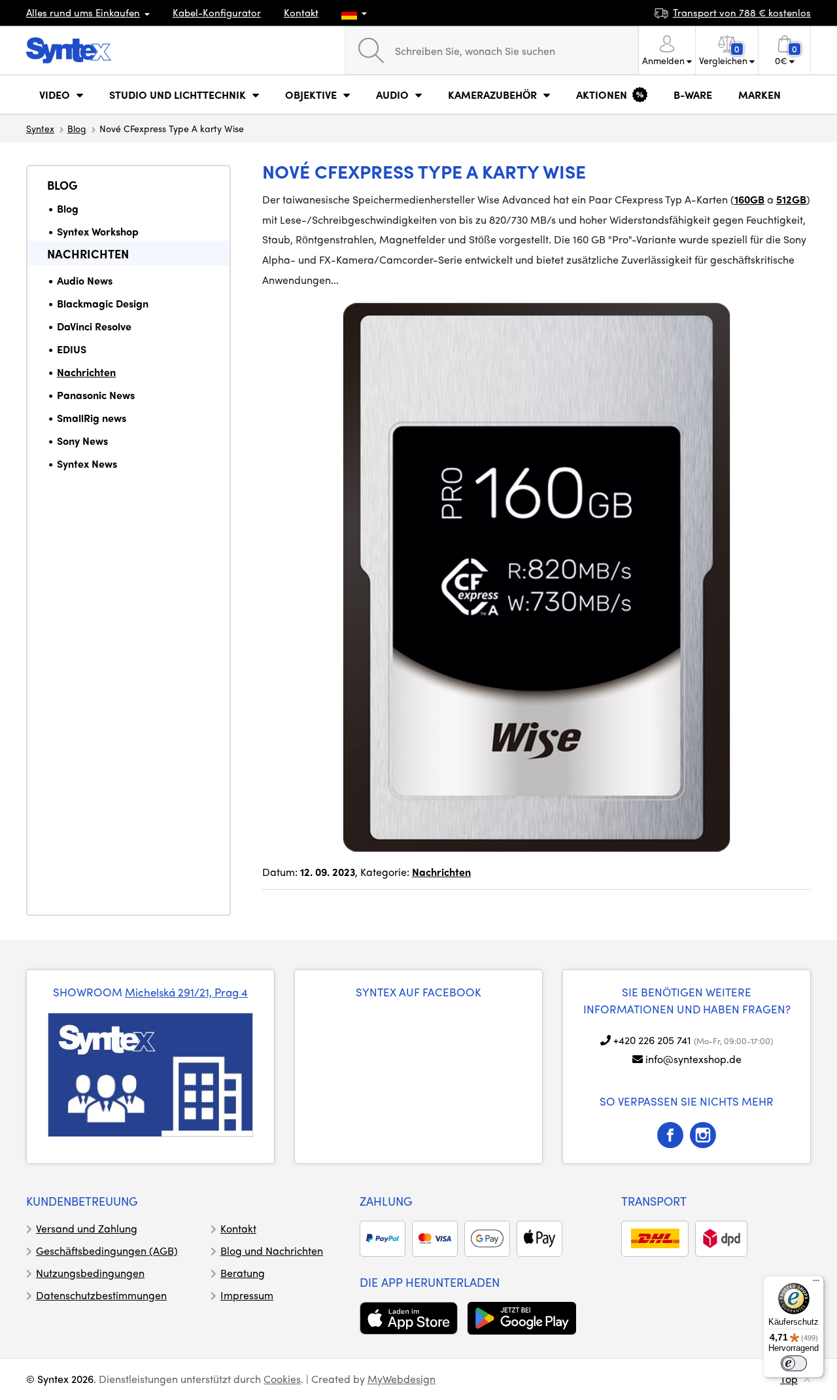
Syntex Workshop (98, 231)
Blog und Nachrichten (271, 1250)
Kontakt (301, 12)
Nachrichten (88, 253)
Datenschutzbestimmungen (101, 1295)
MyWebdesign (401, 1378)
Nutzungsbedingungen (90, 1272)
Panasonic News (96, 394)
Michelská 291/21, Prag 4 (186, 992)
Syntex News (87, 463)
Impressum (246, 1295)
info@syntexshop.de (693, 1058)
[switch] (794, 1363)
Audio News (84, 280)
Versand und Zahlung (86, 1228)
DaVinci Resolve (94, 326)
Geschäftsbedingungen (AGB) (107, 1250)
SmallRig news (91, 417)
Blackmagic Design (102, 303)
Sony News (82, 440)
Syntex (40, 128)
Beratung (242, 1272)
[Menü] (816, 1283)
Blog (76, 128)
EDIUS (71, 349)
